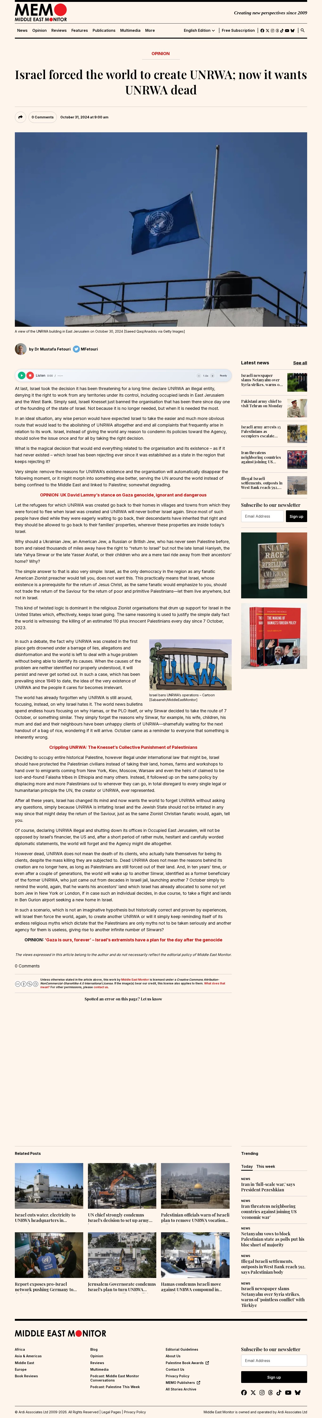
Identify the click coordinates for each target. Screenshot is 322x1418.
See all (300, 362)
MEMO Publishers (180, 1383)
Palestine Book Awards (185, 1363)
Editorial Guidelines (182, 1349)
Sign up (296, 516)
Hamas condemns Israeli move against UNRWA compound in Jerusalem (191, 1287)
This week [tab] (265, 1166)
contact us (101, 987)
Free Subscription (238, 30)
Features (79, 30)
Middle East (24, 1363)
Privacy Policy (177, 1376)
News (22, 30)
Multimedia (130, 30)
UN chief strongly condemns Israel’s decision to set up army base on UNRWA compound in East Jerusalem (121, 1218)
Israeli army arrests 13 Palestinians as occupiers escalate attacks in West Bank (261, 431)
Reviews (59, 30)
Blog (94, 1349)
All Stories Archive (181, 1389)
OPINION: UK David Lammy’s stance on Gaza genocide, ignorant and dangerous (123, 494)
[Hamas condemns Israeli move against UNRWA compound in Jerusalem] (195, 1255)
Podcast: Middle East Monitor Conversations (114, 1378)
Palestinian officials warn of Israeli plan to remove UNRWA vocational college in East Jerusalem (195, 1218)
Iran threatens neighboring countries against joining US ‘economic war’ (261, 457)
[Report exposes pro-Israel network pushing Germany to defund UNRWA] (49, 1255)
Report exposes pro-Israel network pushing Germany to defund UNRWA (44, 1287)
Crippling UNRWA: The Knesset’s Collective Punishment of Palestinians (123, 747)
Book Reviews (26, 1376)
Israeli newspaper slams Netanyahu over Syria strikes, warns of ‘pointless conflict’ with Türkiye (261, 380)
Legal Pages (111, 1412)
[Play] (21, 375)
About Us (173, 1356)
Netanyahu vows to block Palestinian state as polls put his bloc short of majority (272, 1239)
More (150, 30)
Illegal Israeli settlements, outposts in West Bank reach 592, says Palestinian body (261, 483)
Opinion (39, 30)
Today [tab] (247, 1166)
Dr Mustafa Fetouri (52, 349)
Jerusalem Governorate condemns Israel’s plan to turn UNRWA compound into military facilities (122, 1287)
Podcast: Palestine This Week (115, 1387)
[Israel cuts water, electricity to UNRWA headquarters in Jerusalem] (49, 1186)
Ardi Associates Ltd (292, 1412)
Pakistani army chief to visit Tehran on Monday (262, 403)
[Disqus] (123, 1067)
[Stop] (30, 375)
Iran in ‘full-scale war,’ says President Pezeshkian (268, 1187)
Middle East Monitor (135, 979)
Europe (21, 1369)
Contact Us (175, 1369)
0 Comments (43, 117)
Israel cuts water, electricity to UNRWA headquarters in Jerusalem (45, 1218)
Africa (20, 1349)
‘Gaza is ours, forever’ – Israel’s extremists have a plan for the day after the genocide (133, 939)
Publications (104, 30)
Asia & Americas (28, 1356)
